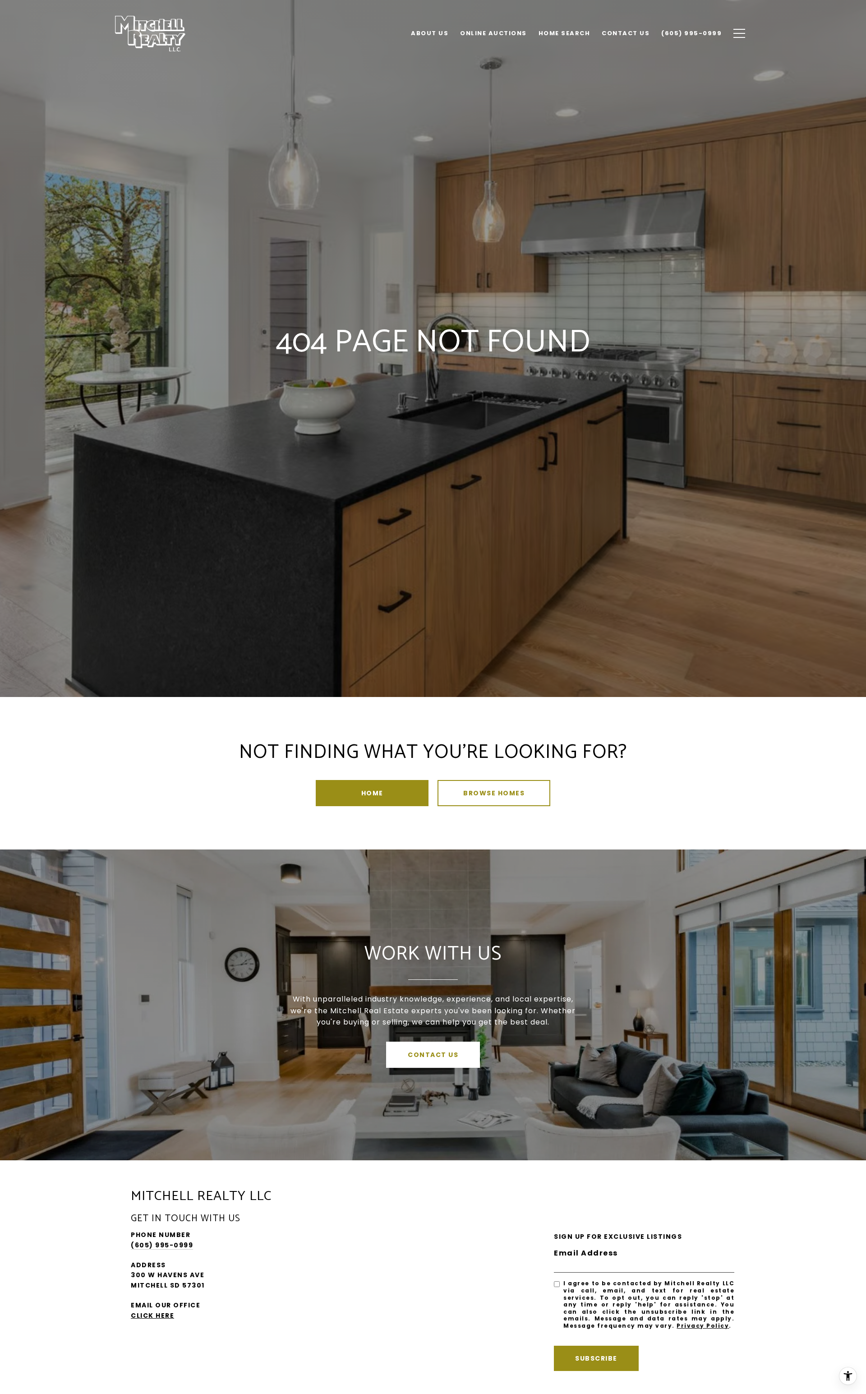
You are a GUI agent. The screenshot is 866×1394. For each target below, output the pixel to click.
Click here (152, 1315)
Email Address (586, 1253)
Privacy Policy (703, 1325)
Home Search (564, 33)
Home (372, 793)
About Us (429, 33)
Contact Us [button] (433, 1054)
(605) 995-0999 (162, 1245)
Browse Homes (494, 793)
